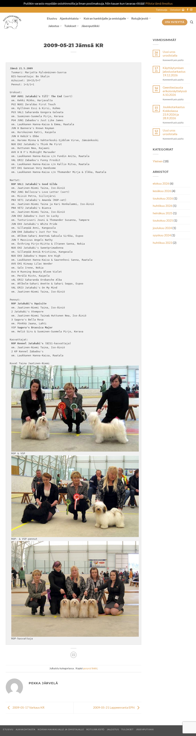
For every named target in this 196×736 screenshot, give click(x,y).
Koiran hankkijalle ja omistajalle (105, 18)
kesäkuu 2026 (162, 191)
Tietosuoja (161, 9)
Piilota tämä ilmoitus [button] (159, 3)
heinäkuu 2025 (162, 213)
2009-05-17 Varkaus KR (28, 707)
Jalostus (53, 26)
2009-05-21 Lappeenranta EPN (114, 707)
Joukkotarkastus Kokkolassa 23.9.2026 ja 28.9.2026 (174, 112)
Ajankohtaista (69, 18)
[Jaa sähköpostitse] (73, 655)
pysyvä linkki (90, 668)
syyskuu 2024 (162, 235)
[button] (177, 10)
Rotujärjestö (139, 18)
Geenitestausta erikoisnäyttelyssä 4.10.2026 (175, 90)
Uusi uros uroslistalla (170, 53)
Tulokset (70, 26)
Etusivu (52, 18)
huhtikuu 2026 (162, 205)
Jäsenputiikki (90, 26)
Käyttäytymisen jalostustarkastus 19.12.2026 (174, 71)
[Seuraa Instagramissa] (191, 9)
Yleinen (158, 161)
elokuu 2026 (161, 183)
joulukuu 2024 (162, 228)
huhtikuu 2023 (162, 242)
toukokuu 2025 (163, 220)
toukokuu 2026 (163, 198)
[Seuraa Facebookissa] (187, 9)
